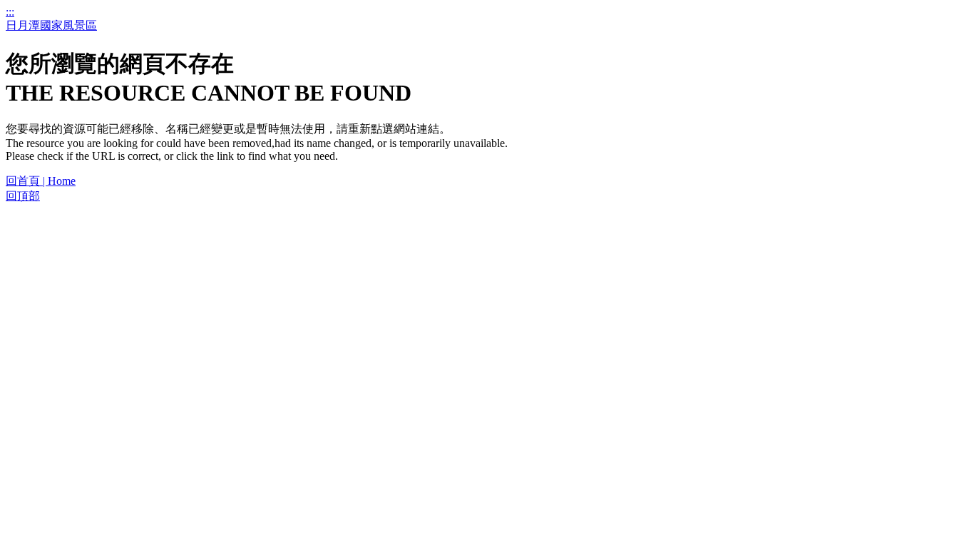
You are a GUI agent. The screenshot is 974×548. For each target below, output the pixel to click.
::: (10, 12)
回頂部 (23, 196)
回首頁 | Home (41, 181)
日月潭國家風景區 (51, 25)
